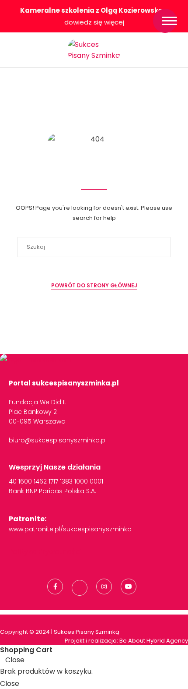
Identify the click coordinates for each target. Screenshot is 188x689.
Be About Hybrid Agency (153, 640)
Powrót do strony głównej (94, 285)
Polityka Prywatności (45, 552)
